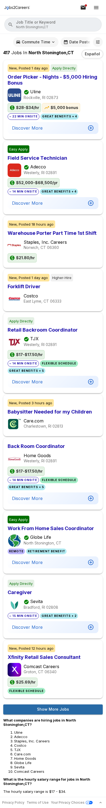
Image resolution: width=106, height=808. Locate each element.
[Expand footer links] (100, 802)
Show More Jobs (53, 709)
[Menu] (96, 7)
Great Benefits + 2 (59, 616)
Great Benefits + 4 (59, 116)
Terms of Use (38, 802)
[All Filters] (98, 42)
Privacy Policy (13, 802)
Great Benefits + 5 (26, 371)
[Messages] (83, 7)
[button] (53, 24)
